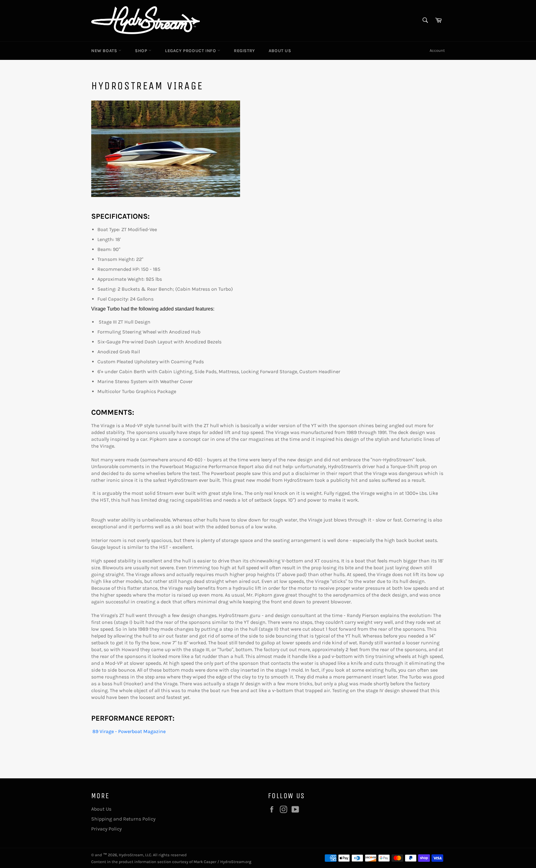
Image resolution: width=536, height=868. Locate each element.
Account (437, 50)
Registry (244, 50)
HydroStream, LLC (135, 854)
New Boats (104, 50)
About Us (280, 50)
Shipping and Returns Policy (123, 819)
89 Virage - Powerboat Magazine (128, 731)
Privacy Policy (106, 829)
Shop (142, 50)
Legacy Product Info (191, 50)
